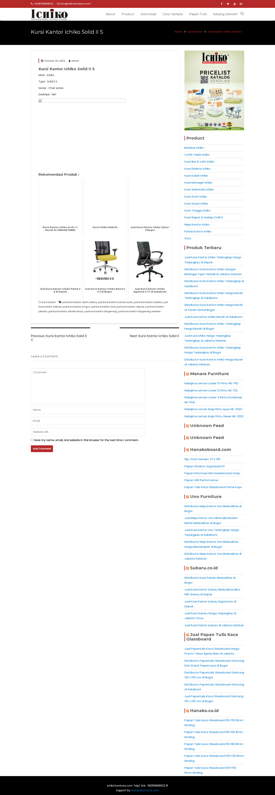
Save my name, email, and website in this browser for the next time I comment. (86, 440)
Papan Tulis (198, 14)
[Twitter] (228, 4)
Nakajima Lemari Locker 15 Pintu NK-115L (211, 383)
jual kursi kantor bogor (76, 306)
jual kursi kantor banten (148, 302)
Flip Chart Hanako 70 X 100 (202, 459)
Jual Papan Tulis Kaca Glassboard (212, 637)
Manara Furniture (209, 373)
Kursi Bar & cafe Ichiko (199, 161)
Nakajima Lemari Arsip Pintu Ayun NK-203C (213, 409)
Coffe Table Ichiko (197, 155)
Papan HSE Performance (201, 480)
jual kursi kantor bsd (103, 306)
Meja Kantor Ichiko (197, 224)
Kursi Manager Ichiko (198, 182)
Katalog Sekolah (225, 14)
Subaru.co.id (204, 567)
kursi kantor (49, 302)
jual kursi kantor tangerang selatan (139, 311)
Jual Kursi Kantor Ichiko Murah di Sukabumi (213, 317)
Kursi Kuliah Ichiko (196, 176)
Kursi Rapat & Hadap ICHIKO (203, 217)
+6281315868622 (43, 3)
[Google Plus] (241, 4)
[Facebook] (221, 4)
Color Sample (173, 14)
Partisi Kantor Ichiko (197, 231)
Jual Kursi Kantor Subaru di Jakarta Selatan (214, 625)
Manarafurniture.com (145, 790)
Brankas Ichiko (194, 148)
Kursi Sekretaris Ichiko (199, 189)
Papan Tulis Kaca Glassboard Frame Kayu (213, 487)
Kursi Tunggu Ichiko (197, 210)
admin (75, 61)
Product (128, 14)
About (110, 14)
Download (148, 14)
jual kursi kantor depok (130, 306)
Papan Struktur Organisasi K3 (204, 466)
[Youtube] (235, 4)
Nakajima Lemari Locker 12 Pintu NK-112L (211, 390)
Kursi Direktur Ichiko (197, 169)
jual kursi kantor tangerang (101, 311)
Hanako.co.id (204, 710)
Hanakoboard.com (210, 449)
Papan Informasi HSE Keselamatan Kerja (212, 473)
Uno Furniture (205, 496)
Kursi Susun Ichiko (196, 203)
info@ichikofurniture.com (75, 3)
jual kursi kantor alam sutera (79, 302)
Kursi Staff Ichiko (195, 197)
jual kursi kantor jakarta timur (65, 311)
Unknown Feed (207, 425)
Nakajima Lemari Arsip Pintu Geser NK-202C (214, 416)
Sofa (187, 238)
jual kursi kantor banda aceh (115, 302)
